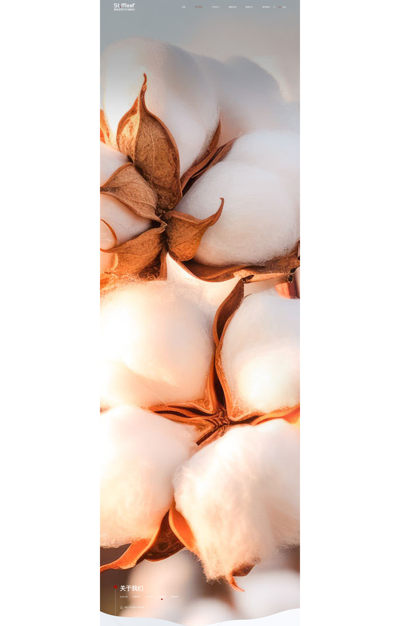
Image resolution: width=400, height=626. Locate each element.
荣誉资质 (174, 597)
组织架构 (162, 597)
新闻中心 (249, 7)
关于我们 (198, 7)
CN (279, 7)
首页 (184, 7)
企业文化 (149, 597)
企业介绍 (124, 597)
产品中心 (215, 7)
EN (284, 7)
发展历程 (136, 597)
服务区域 (232, 7)
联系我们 (266, 7)
